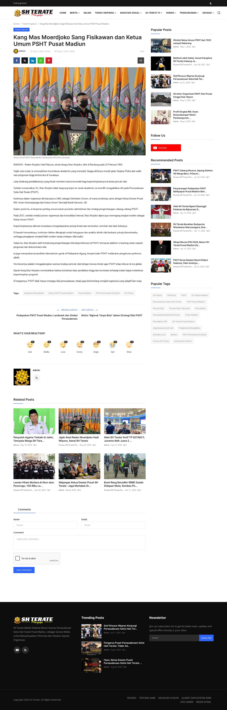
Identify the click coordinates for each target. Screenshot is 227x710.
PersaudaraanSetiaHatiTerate (166, 315)
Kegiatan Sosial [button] (129, 12)
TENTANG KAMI (147, 697)
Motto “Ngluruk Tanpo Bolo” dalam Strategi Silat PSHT (111, 315)
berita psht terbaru (183, 341)
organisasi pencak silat (163, 328)
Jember (174, 334)
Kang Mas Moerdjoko (34, 293)
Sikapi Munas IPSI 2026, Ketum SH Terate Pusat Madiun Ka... (191, 243)
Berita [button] (74, 12)
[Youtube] (17, 650)
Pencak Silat (158, 308)
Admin (36, 370)
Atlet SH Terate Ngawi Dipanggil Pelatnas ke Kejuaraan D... (189, 208)
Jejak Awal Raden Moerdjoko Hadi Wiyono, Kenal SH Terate (79, 439)
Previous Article (69, 310)
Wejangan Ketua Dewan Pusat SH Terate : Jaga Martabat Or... (78, 484)
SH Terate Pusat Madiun (183, 321)
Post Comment (24, 569)
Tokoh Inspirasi (29, 23)
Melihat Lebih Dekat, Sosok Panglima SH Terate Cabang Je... (192, 59)
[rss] (25, 650)
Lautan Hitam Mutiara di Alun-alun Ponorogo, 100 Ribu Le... (33, 484)
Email (84, 519)
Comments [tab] (24, 509)
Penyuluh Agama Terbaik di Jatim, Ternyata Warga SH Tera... (33, 439)
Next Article (87, 310)
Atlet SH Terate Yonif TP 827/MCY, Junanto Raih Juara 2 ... (124, 439)
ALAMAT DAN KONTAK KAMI (196, 697)
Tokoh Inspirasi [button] (104, 12)
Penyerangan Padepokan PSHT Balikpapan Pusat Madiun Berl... (189, 190)
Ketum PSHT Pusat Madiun (61, 293)
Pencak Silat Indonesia (179, 308)
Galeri (87, 12)
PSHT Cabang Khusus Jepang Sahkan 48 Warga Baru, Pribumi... (193, 172)
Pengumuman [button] (188, 12)
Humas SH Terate (161, 341)
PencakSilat (200, 308)
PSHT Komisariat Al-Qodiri (108, 293)
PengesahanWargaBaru (189, 328)
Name (16, 519)
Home (63, 12)
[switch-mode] (211, 3)
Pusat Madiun (84, 293)
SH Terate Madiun (199, 295)
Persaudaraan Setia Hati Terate (167, 301)
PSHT (183, 295)
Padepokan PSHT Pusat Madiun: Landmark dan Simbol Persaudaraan (47, 317)
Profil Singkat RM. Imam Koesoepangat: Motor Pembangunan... (185, 114)
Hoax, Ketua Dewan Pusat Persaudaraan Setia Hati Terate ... (123, 661)
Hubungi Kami (20, 3)
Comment (18, 532)
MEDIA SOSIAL (203, 701)
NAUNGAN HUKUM (168, 697)
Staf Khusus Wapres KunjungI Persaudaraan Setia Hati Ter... (188, 77)
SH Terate (128, 293)
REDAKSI (131, 697)
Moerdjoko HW (160, 321)
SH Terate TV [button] (152, 12)
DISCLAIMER (186, 701)
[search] (219, 13)
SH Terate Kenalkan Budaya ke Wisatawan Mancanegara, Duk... (190, 226)
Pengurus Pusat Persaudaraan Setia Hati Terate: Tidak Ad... (124, 644)
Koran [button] (170, 12)
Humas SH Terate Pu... (68, 445)
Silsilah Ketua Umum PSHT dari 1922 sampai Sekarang (192, 41)
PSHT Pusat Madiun (196, 301)
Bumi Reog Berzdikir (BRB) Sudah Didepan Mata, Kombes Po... (123, 484)
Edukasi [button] (207, 12)
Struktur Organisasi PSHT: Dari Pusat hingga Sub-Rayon (192, 95)
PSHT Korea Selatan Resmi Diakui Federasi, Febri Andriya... (190, 261)
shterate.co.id (159, 334)
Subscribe (206, 637)
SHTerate (171, 295)
